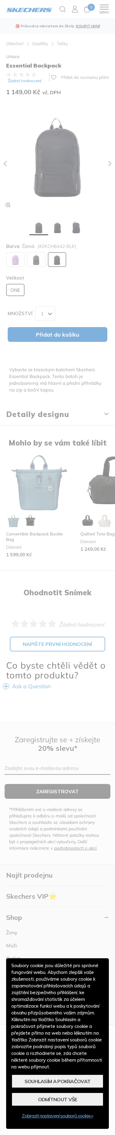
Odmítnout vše (57, 1099)
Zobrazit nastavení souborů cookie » (57, 1116)
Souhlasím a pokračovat (58, 1081)
